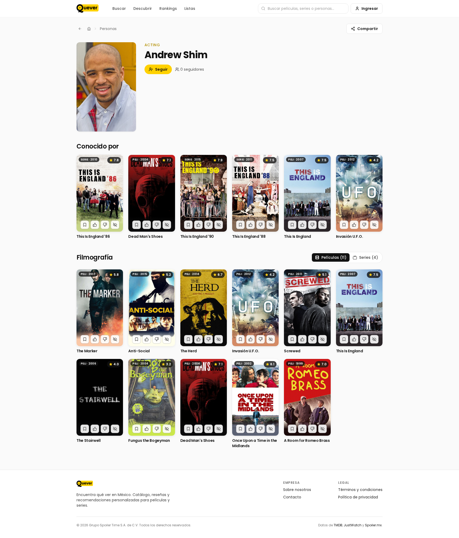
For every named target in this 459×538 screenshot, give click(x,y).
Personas (108, 28)
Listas (189, 8)
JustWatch (353, 525)
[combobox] (303, 8)
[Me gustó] (95, 225)
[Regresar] (79, 29)
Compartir (367, 28)
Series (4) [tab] (368, 257)
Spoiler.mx (373, 525)
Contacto (292, 497)
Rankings (168, 8)
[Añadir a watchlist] (84, 225)
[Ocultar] (115, 225)
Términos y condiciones (360, 489)
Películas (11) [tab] (333, 257)
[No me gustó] (105, 225)
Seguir (161, 69)
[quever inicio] (87, 8)
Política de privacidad (358, 497)
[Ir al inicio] (84, 484)
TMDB (338, 525)
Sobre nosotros (297, 489)
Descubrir (142, 8)
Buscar (119, 8)
